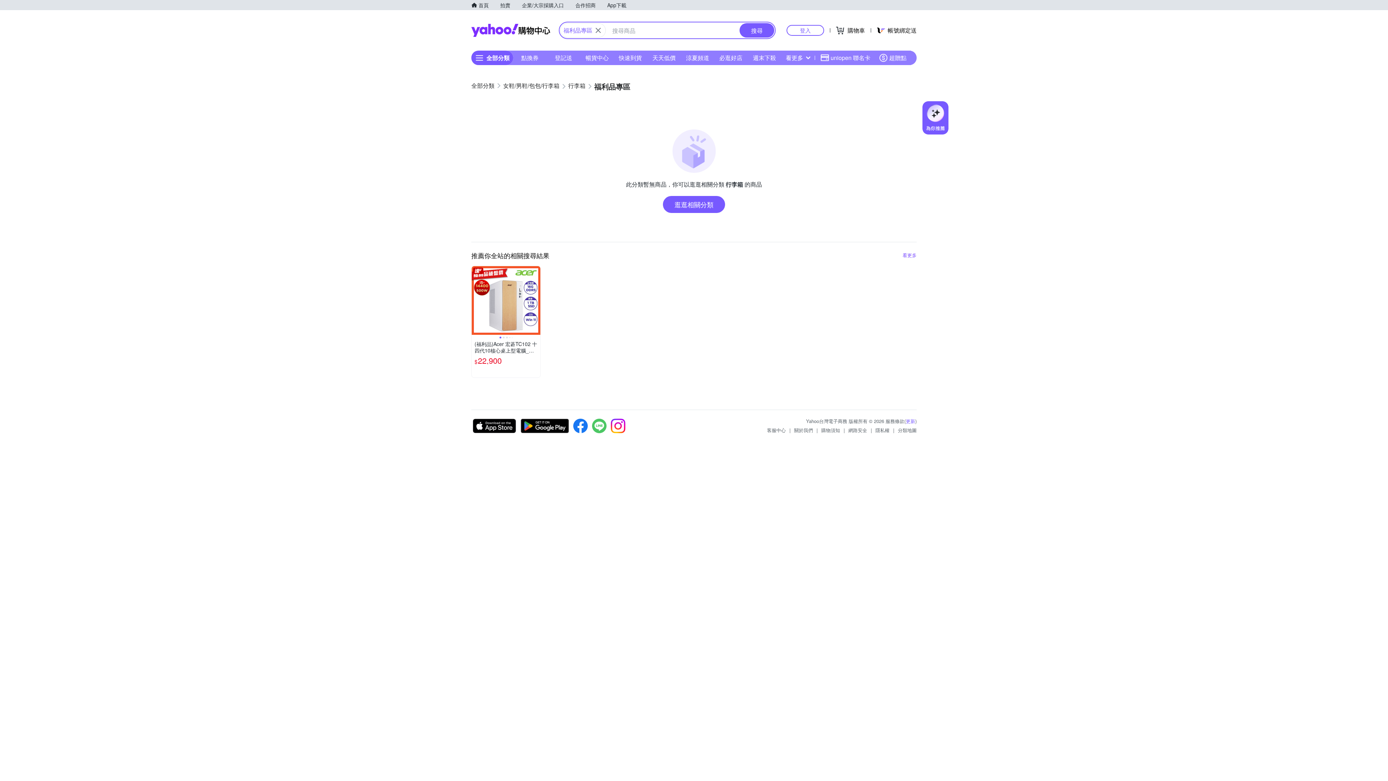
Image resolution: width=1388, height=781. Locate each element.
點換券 (530, 58)
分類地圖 (907, 430)
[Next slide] (535, 300)
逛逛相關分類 (694, 204)
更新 (910, 421)
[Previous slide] (476, 300)
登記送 (563, 58)
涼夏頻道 (697, 58)
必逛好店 (730, 58)
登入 (805, 30)
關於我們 (803, 430)
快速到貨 (630, 58)
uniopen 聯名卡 (850, 58)
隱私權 (882, 430)
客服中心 (776, 430)
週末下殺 (764, 58)
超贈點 (898, 58)
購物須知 (830, 430)
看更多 (794, 58)
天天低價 (664, 58)
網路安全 (857, 430)
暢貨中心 (597, 58)
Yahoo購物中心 (510, 30)
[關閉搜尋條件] (598, 30)
